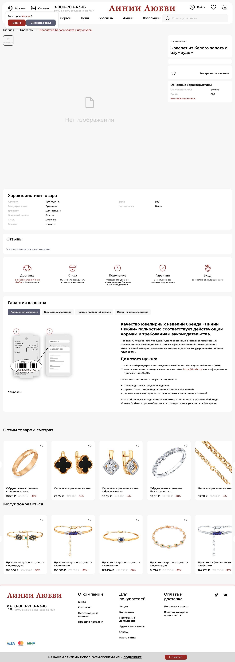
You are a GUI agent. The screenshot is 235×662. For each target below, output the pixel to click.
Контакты (84, 607)
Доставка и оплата (176, 606)
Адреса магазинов (132, 626)
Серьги (65, 18)
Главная (8, 30)
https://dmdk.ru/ (192, 369)
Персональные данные (88, 615)
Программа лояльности (127, 619)
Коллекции (151, 18)
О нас (82, 601)
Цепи (85, 18)
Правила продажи (90, 621)
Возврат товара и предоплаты (176, 614)
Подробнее (133, 657)
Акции (128, 18)
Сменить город (41, 22)
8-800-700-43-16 (70, 7)
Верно (16, 22)
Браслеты (106, 18)
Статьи (124, 632)
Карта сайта (127, 637)
